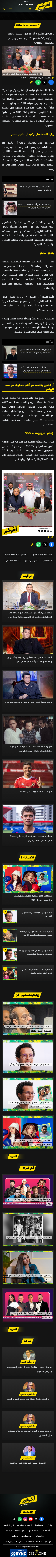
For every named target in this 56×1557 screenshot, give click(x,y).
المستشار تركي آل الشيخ (42, 554)
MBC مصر (48, 560)
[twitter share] (44, 82)
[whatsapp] (31, 82)
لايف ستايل (39, 1536)
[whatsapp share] (38, 82)
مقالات (15, 1536)
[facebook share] (51, 82)
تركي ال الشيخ (31, 560)
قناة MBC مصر (12, 560)
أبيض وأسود (26, 1536)
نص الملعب (9, 1525)
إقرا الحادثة (19, 1530)
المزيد (13, 1156)
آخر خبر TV (45, 1530)
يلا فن (49, 1525)
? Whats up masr (24, 1525)
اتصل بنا (19, 1541)
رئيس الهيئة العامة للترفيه (15, 554)
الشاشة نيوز (33, 1530)
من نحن (48, 1541)
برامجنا (26, 1512)
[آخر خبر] (43, 6)
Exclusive (39, 1525)
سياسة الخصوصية (34, 1541)
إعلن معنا (9, 1541)
